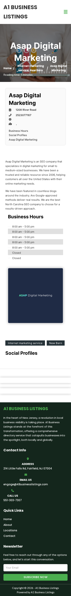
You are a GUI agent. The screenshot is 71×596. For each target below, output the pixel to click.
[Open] (66, 12)
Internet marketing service (25, 343)
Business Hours (18, 130)
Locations (10, 530)
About (7, 525)
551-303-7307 (12, 500)
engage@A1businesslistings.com (25, 484)
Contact (9, 536)
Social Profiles (18, 135)
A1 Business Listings (20, 11)
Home (7, 68)
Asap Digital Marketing (23, 139)
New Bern (36, 70)
